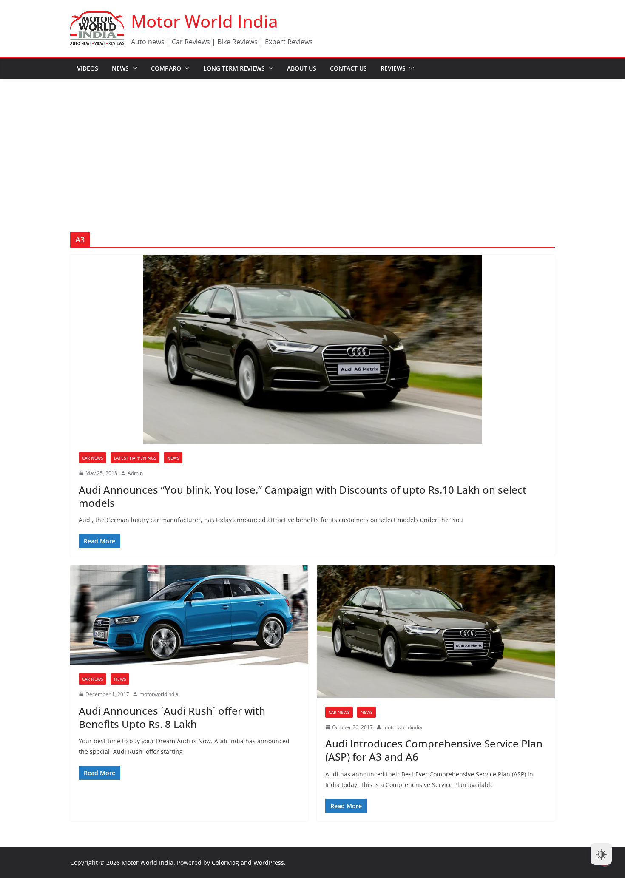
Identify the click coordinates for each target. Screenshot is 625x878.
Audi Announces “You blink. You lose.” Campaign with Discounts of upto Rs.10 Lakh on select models (302, 496)
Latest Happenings (135, 458)
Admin (135, 473)
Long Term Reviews (234, 68)
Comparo (166, 68)
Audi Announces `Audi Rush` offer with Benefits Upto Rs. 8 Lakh (172, 717)
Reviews (393, 68)
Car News (92, 458)
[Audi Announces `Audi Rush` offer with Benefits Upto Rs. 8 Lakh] (189, 615)
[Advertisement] (312, 142)
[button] (133, 68)
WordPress (268, 862)
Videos (87, 68)
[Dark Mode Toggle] (601, 854)
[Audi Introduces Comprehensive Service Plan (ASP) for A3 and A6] (436, 631)
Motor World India (204, 21)
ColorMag (225, 862)
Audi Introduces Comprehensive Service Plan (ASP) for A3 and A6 (434, 750)
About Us (301, 68)
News (120, 68)
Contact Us (348, 68)
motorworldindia (159, 694)
